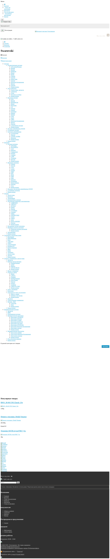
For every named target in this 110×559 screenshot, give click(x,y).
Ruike (9, 251)
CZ (12, 107)
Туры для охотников (10, 499)
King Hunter (14, 280)
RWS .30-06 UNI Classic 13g (12, 402)
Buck (9, 240)
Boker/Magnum (12, 238)
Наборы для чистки (16, 295)
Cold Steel (10, 241)
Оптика (6, 43)
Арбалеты (14, 91)
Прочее (13, 85)
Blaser (12, 73)
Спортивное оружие (17, 125)
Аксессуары (11, 195)
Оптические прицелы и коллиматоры (19, 201)
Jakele (12, 264)
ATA (12, 99)
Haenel (13, 110)
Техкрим (13, 158)
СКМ (12, 156)
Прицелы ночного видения (19, 229)
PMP (12, 172)
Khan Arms (14, 79)
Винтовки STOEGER (17, 325)
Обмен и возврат (9, 511)
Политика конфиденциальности (10, 546)
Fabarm (13, 76)
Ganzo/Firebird (12, 244)
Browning (13, 105)
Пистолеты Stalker (16, 332)
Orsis (12, 116)
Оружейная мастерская (8, 14)
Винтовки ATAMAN (17, 317)
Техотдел (19, 551)
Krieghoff (13, 111)
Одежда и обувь (12, 272)
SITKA (13, 283)
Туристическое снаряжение (16, 300)
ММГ (9, 312)
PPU (12, 173)
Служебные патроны (14, 190)
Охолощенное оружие (14, 314)
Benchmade (11, 237)
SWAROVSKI (15, 215)
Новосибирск (15, 183)
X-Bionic (13, 285)
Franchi (13, 77)
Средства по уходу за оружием (17, 292)
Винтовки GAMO (16, 320)
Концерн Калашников (17, 82)
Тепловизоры (11, 232)
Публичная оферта (33, 548)
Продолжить (105, 346)
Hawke (13, 209)
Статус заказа (8, 532)
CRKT (9, 243)
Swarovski (7, 46)
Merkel (13, 115)
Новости (6, 500)
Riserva (13, 266)
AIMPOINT (14, 203)
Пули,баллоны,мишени (14, 339)
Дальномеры (11, 198)
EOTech (13, 206)
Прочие (13, 184)
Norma (13, 170)
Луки (12, 93)
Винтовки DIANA (16, 319)
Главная (6, 496)
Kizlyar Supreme (12, 247)
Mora (9, 249)
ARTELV (13, 204)
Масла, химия (15, 294)
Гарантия (7, 512)
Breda (12, 74)
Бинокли (6, 45)
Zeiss (12, 220)
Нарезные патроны (13, 162)
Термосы (10, 298)
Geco (12, 167)
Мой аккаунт (8, 530)
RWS (12, 175)
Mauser (13, 113)
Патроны (6, 142)
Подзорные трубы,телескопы (16, 226)
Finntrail (13, 277)
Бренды (6, 514)
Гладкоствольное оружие (15, 65)
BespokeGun (14, 102)
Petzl (12, 305)
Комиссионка (15, 87)
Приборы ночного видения (16, 227)
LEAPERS (14, 210)
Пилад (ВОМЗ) (15, 221)
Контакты (7, 10)
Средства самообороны (14, 132)
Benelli (13, 68)
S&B (12, 176)
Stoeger (13, 81)
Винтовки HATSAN (17, 322)
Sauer (12, 118)
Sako (12, 178)
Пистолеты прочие (16, 336)
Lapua (12, 169)
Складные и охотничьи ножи (12, 235)
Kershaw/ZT (11, 246)
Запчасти (10, 260)
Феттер (13, 159)
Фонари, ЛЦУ (12, 302)
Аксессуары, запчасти (17, 90)
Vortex (13, 217)
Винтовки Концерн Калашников (20, 326)
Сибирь (13, 155)
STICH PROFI (15, 268)
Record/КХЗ (14, 147)
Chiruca (13, 275)
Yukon (13, 218)
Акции (6, 523)
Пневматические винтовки (15, 315)
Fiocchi (13, 166)
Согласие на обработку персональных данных (14, 548)
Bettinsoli (13, 71)
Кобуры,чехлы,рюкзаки (14, 261)
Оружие (6, 63)
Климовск (14, 181)
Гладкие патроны (13, 144)
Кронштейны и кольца (14, 200)
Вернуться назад (7, 61)
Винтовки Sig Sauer (17, 323)
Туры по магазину (9, 503)
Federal (13, 164)
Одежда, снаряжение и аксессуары (14, 258)
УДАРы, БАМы (15, 136)
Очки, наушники (12, 289)
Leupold (13, 212)
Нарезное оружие (13, 98)
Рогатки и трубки (16, 94)
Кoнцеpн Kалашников (17, 121)
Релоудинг (11, 291)
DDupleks (14, 145)
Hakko (13, 207)
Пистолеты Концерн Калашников (21, 334)
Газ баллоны (14, 133)
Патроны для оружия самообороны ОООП (20, 189)
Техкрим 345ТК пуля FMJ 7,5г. (13, 431)
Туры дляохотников (7, 8)
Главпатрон (14, 152)
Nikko (12, 213)
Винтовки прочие (16, 328)
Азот (12, 149)
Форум (6, 16)
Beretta (13, 70)
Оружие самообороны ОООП (16, 128)
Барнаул (13, 150)
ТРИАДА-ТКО (15, 286)
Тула (12, 186)
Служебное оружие (13, 130)
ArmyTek (13, 303)
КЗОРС (13, 153)
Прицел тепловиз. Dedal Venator (14, 417)
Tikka (12, 119)
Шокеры (13, 138)
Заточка (10, 255)
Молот (13, 84)
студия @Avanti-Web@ (17, 554)
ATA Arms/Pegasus (16, 67)
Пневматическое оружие (11, 309)
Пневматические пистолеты (16, 331)
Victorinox (10, 252)
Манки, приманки (13, 271)
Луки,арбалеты (12, 88)
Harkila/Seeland (15, 263)
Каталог (4, 58)
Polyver (13, 281)
